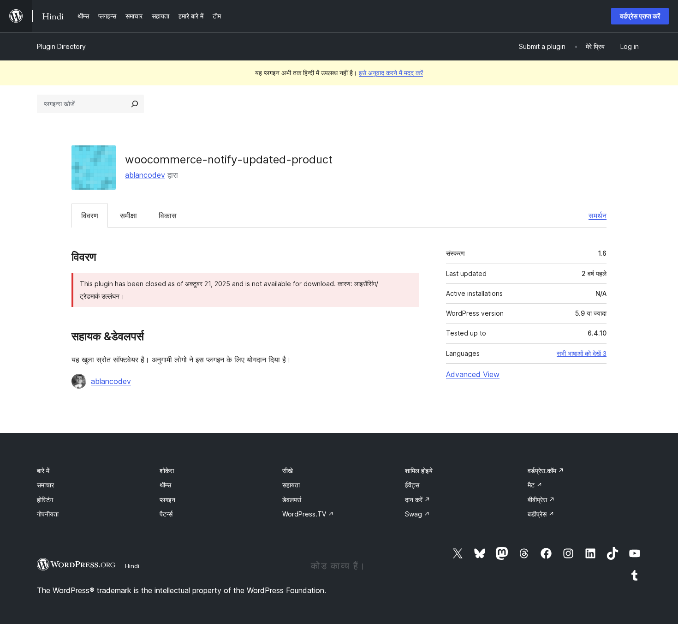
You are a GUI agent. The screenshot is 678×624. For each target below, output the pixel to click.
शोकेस (167, 470)
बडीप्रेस (541, 514)
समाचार (45, 485)
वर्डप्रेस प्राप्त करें (640, 16)
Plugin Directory (61, 46)
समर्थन (598, 215)
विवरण (89, 215)
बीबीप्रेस (541, 500)
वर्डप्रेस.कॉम (546, 470)
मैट (535, 485)
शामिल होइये (419, 470)
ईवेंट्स (412, 485)
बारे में (43, 470)
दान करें (417, 500)
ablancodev (145, 175)
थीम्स (165, 485)
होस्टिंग (45, 500)
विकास (168, 215)
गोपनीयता (48, 514)
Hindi (132, 566)
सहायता (291, 485)
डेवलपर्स (291, 500)
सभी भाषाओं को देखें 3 (582, 353)
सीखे (287, 470)
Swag (417, 514)
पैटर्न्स (166, 514)
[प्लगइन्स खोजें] (134, 104)
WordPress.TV (308, 514)
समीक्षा (128, 215)
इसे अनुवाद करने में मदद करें (391, 73)
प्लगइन (167, 500)
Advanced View (473, 374)
